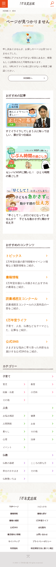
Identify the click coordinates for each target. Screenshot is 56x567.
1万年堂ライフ (42, 520)
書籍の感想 (14, 520)
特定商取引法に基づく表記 (42, 548)
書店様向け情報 (14, 534)
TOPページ (14, 507)
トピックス (42, 507)
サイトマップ (14, 541)
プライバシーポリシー (42, 541)
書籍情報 (14, 514)
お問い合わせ (42, 534)
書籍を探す (42, 514)
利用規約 (14, 548)
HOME (6, 11)
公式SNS (14, 527)
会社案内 (42, 527)
